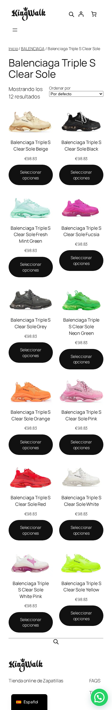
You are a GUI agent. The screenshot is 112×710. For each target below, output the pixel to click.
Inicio (13, 48)
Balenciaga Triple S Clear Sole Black (81, 145)
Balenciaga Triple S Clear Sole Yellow (81, 586)
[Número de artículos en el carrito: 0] (94, 13)
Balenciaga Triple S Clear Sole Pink (81, 415)
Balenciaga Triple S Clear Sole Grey (31, 323)
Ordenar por (60, 88)
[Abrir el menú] (14, 29)
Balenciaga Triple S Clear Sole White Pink (31, 589)
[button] (99, 697)
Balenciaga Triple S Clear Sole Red (31, 500)
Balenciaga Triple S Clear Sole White (81, 500)
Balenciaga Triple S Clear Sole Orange (31, 415)
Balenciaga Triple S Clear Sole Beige (31, 145)
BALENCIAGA (33, 48)
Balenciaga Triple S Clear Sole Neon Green (81, 326)
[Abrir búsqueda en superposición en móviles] (71, 13)
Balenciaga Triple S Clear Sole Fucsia (81, 231)
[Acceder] (81, 13)
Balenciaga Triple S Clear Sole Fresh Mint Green (31, 234)
